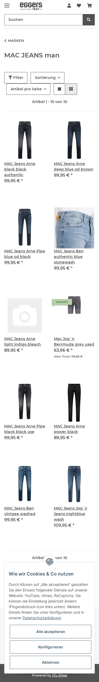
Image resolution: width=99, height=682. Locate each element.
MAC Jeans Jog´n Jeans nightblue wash (70, 514)
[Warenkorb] (89, 6)
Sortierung (45, 77)
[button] (69, 6)
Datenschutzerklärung (42, 618)
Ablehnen (50, 662)
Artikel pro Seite (26, 89)
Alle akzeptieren (50, 631)
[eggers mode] (29, 6)
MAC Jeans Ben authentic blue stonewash (69, 257)
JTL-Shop (59, 675)
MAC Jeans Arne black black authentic (19, 169)
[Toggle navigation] (7, 3)
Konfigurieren (50, 647)
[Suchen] (89, 19)
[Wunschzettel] (79, 6)
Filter (17, 77)
